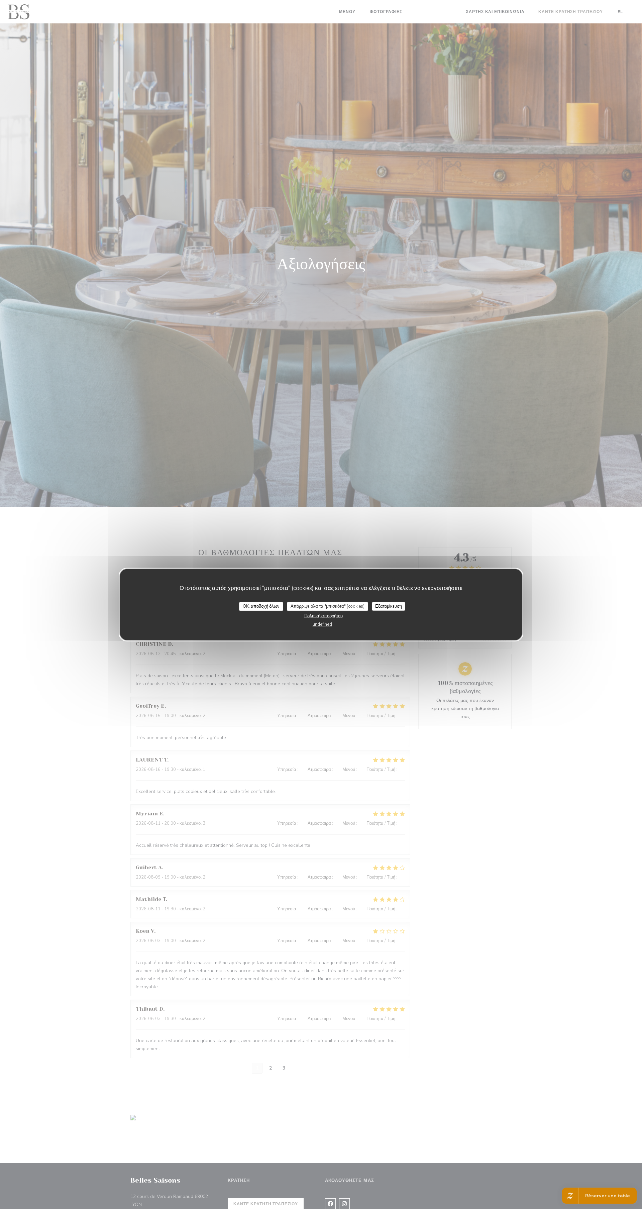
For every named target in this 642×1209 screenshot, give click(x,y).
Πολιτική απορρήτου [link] (323, 616)
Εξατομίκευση (388, 606)
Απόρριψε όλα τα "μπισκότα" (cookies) (327, 606)
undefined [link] (322, 624)
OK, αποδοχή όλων (261, 606)
